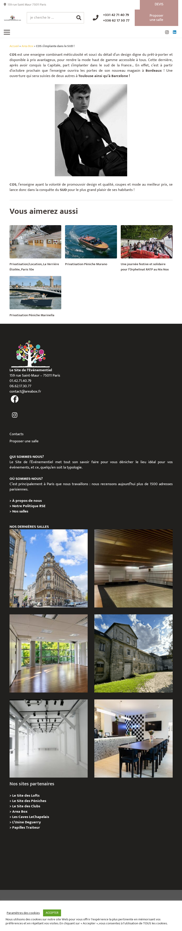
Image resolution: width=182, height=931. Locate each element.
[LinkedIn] (174, 32)
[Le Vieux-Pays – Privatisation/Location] (133, 653)
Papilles (19, 827)
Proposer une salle (24, 441)
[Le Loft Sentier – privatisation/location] (133, 738)
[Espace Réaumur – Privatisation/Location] (49, 568)
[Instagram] (167, 32)
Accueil (14, 46)
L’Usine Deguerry (26, 822)
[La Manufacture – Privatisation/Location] (49, 653)
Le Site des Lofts (26, 795)
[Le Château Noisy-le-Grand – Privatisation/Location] (133, 568)
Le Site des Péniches (29, 801)
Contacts (17, 434)
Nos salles (20, 511)
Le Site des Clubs (26, 806)
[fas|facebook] (15, 399)
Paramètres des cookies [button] (23, 913)
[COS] (91, 130)
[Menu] (7, 32)
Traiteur (33, 827)
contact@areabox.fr (25, 391)
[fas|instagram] (15, 415)
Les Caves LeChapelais (30, 817)
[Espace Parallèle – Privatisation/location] (49, 738)
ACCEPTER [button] (52, 912)
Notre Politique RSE (29, 506)
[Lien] (12, 18)
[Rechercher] (78, 18)
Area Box (27, 46)
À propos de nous (27, 501)
